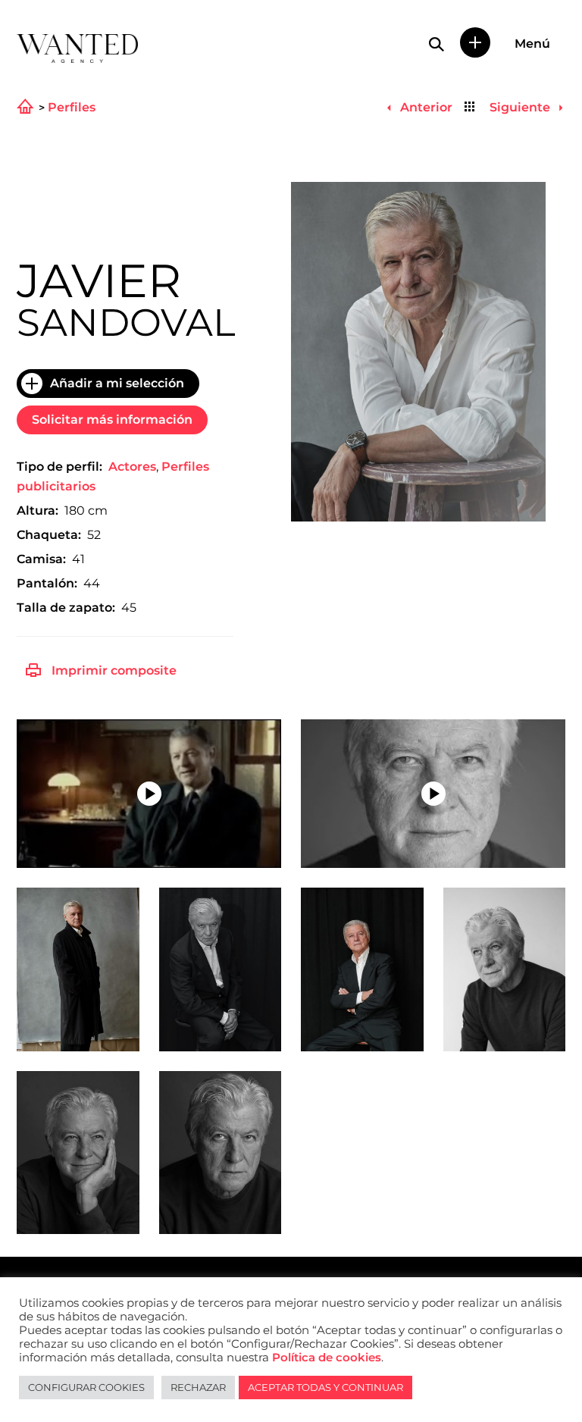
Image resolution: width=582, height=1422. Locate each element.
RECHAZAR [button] (198, 1387)
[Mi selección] (475, 42)
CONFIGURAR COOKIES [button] (86, 1387)
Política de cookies (326, 1357)
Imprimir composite (114, 670)
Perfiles (71, 108)
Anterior (424, 107)
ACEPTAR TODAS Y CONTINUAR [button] (325, 1387)
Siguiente (521, 107)
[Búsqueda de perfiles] (436, 44)
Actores (132, 466)
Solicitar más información (112, 419)
